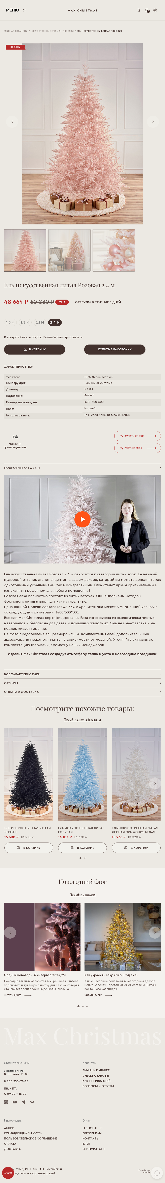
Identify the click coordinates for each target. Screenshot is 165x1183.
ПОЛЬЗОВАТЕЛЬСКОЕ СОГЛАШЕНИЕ (30, 1138)
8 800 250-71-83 (16, 1081)
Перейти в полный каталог (82, 719)
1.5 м (10, 322)
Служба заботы (95, 1075)
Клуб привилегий (96, 1080)
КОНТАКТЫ (90, 1138)
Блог (86, 1143)
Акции (9, 1128)
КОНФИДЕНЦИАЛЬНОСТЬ (23, 1133)
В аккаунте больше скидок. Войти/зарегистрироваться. (43, 337)
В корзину (37, 349)
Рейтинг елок (133, 448)
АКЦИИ (8, 1173)
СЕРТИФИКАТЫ (93, 1149)
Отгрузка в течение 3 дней (98, 302)
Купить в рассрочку (115, 349)
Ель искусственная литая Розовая (99, 31)
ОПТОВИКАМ (92, 1133)
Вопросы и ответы (98, 1086)
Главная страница (16, 31)
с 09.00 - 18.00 (15, 1093)
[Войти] (155, 10)
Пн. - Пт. (10, 1088)
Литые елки (66, 31)
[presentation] (12, 122)
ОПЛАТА (10, 1143)
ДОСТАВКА (12, 1149)
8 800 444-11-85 (16, 1074)
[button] (25, 250)
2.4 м (55, 322)
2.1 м (40, 322)
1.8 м (25, 322)
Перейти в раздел (83, 894)
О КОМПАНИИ (92, 1128)
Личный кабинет (96, 1070)
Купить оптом (134, 436)
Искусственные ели (43, 31)
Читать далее (12, 995)
